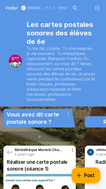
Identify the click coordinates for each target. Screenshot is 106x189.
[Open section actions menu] (68, 113)
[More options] (97, 7)
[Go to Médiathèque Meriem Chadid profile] (9, 152)
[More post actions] (69, 152)
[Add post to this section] (39, 136)
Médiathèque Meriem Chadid (38, 150)
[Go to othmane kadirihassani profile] (90, 152)
